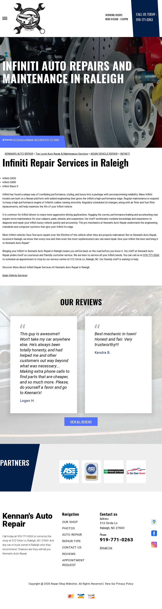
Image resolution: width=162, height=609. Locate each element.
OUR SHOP (70, 522)
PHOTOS (68, 528)
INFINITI (125, 153)
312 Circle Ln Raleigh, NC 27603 (28, 140)
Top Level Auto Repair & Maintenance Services (62, 153)
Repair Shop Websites (64, 583)
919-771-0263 (144, 19)
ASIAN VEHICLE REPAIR (104, 153)
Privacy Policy (124, 583)
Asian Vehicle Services (14, 275)
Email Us (106, 547)
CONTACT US (71, 547)
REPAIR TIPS (71, 541)
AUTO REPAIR (72, 534)
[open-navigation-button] (4, 18)
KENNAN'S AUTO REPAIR (19, 153)
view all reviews (81, 421)
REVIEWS (68, 554)
